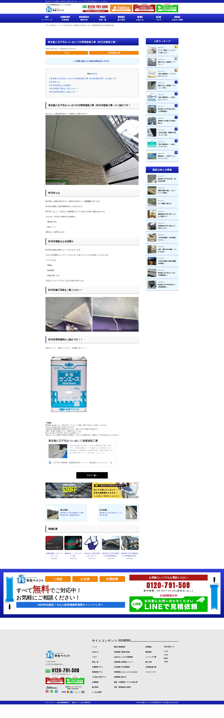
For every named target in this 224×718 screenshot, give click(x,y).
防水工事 (148, 662)
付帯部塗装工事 (114, 53)
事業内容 (84, 18)
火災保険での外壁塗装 (122, 667)
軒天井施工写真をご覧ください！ (64, 89)
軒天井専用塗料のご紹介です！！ (64, 92)
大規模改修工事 (150, 667)
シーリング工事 (150, 657)
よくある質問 (97, 692)
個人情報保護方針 (63, 702)
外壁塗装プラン (97, 667)
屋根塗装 (148, 652)
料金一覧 (102, 18)
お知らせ (140, 18)
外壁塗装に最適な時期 (122, 652)
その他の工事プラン (99, 677)
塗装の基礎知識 (119, 647)
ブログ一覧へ (92, 475)
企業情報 (65, 18)
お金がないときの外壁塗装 (123, 657)
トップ (94, 647)
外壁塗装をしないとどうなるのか (126, 672)
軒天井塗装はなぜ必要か (60, 85)
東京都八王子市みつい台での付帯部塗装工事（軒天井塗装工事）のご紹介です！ (83, 79)
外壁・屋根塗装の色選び (122, 687)
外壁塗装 (148, 647)
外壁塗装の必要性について (123, 662)
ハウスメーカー (150, 672)
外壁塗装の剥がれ (120, 677)
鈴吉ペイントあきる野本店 (81, 702)
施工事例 (121, 18)
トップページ (46, 18)
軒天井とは (54, 82)
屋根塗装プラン (97, 672)
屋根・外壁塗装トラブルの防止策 (126, 682)
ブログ (158, 18)
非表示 (94, 74)
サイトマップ (50, 702)
